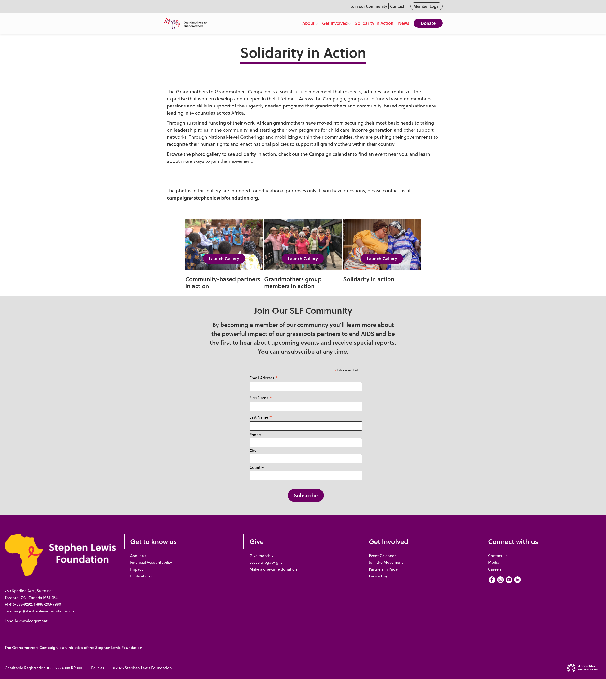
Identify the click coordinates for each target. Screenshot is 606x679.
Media (493, 562)
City (253, 450)
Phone (255, 434)
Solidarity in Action (374, 23)
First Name (261, 397)
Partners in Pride (383, 569)
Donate (428, 23)
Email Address (264, 377)
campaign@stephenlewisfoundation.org (212, 197)
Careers (495, 569)
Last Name (261, 417)
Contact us (497, 555)
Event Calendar (382, 555)
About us (138, 555)
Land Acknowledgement (26, 620)
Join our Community (369, 6)
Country (257, 467)
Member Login (427, 6)
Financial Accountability (151, 562)
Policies (97, 667)
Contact (397, 6)
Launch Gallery (224, 258)
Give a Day (378, 576)
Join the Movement (386, 562)
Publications (141, 576)
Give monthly (261, 555)
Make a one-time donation (273, 569)
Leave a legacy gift (266, 562)
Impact (136, 569)
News (403, 23)
